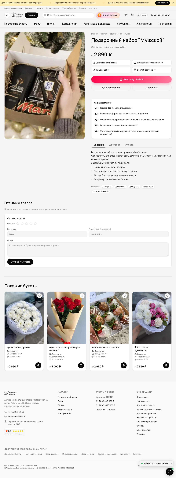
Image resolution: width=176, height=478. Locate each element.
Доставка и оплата (146, 405)
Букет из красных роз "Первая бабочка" (65, 349)
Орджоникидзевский (107, 454)
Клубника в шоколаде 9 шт (106, 347)
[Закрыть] (173, 3)
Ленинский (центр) (13, 454)
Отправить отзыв (20, 261)
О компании (142, 397)
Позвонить (152, 87)
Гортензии (165, 23)
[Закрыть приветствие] (171, 463)
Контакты (93, 8)
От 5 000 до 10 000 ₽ (105, 405)
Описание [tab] (99, 144)
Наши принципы (52, 8)
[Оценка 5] (35, 223)
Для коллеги (120, 187)
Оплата (39, 8)
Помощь (82, 8)
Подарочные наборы (100, 191)
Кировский (125, 454)
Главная (94, 34)
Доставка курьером (146, 413)
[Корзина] (132, 15)
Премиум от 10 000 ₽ (106, 409)
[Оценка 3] (26, 223)
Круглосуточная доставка (149, 409)
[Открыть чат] (170, 472)
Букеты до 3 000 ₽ (104, 397)
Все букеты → (64, 413)
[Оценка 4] (31, 223)
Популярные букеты (67, 397)
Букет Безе (141, 350)
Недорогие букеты (16, 23)
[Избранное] (126, 15)
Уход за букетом (69, 8)
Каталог (32, 15)
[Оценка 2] (22, 223)
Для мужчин (134, 187)
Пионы (51, 23)
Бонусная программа (13, 8)
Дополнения (69, 23)
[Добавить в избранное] (39, 295)
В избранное (113, 87)
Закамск (137, 454)
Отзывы (140, 425)
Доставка (29, 8)
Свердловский (52, 454)
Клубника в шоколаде (97, 23)
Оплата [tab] (129, 144)
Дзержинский (87, 454)
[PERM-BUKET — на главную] (17, 15)
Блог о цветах (143, 430)
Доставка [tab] (114, 144)
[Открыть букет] (38, 365)
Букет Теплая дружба (18, 347)
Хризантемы (144, 23)
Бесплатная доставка (147, 417)
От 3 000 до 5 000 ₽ (105, 401)
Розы (37, 23)
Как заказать (143, 401)
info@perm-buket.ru (17, 416)
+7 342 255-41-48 (16, 411)
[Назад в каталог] (7, 15)
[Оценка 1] (18, 223)
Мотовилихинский (34, 454)
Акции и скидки (65, 409)
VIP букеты (123, 23)
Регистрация (162, 3)
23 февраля (107, 187)
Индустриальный (70, 454)
